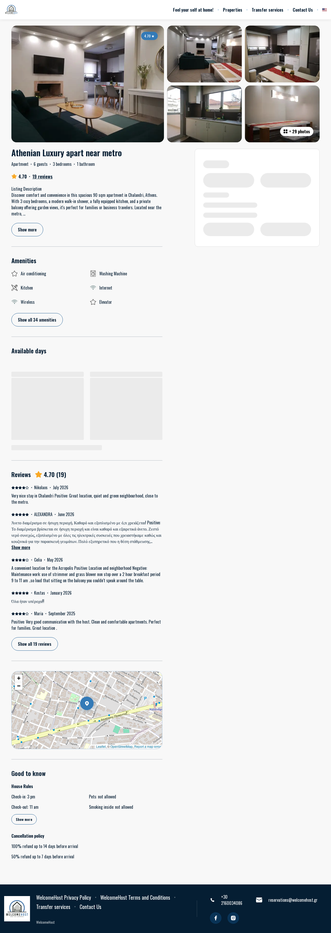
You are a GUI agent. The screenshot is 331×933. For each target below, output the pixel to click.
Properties (232, 9)
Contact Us (303, 9)
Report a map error (147, 746)
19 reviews (42, 176)
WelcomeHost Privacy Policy (63, 897)
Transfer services (267, 9)
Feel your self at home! (193, 9)
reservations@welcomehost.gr (293, 900)
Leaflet (101, 746)
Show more (20, 547)
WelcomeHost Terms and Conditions (135, 897)
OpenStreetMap (121, 746)
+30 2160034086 (231, 900)
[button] (93, 717)
